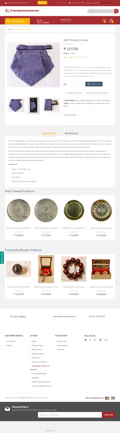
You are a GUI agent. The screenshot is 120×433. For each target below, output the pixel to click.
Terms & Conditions (39, 362)
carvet (71, 103)
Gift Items (107, 100)
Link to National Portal (94, 398)
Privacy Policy (37, 345)
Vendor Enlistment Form (41, 382)
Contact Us (11, 341)
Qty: (65, 84)
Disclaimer (36, 358)
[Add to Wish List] (8, 236)
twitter (85, 340)
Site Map (35, 378)
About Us (42, 3)
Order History (62, 345)
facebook (90, 340)
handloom (91, 103)
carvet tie (79, 103)
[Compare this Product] (29, 236)
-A (56, 3)
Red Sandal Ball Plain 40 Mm (18, 287)
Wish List (60, 349)
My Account (61, 341)
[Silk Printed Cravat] (16, 105)
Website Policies (38, 354)
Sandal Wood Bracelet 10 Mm (46, 287)
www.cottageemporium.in (42, 386)
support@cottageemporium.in (19, 3)
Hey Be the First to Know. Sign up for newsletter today (34, 410)
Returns (9, 345)
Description (49, 133)
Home (10, 29)
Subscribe (108, 415)
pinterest (100, 340)
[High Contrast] (70, 3)
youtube (106, 340)
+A (65, 3)
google (95, 340)
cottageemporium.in (25, 398)
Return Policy (37, 349)
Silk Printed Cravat (23, 29)
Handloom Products (94, 100)
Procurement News (39, 374)
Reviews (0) (71, 133)
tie (85, 103)
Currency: (89, 3)
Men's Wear (80, 100)
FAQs (34, 341)
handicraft (100, 103)
